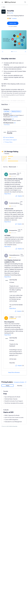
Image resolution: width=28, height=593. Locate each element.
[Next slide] (25, 51)
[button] (11, 114)
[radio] (7, 385)
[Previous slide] (2, 51)
